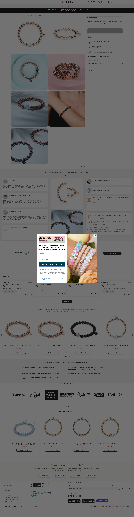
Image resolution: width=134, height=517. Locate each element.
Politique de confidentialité (46, 278)
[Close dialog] (95, 235)
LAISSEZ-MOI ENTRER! (51, 264)
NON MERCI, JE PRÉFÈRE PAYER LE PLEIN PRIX (51, 269)
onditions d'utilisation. (59, 278)
